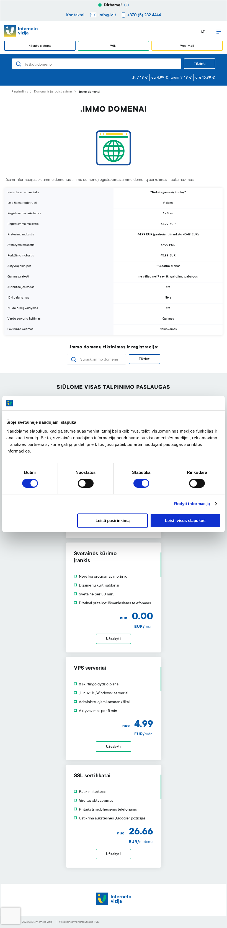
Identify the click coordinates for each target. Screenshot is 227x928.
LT (203, 32)
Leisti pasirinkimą (113, 520)
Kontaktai (75, 15)
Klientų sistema (40, 46)
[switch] (86, 483)
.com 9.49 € (181, 78)
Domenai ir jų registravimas (53, 92)
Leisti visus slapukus (185, 520)
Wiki (113, 46)
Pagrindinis (20, 92)
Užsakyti (113, 639)
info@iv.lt (107, 15)
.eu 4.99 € (160, 78)
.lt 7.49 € (140, 78)
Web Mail (187, 46)
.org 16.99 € (205, 78)
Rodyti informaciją (192, 504)
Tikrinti (199, 64)
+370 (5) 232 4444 (144, 15)
